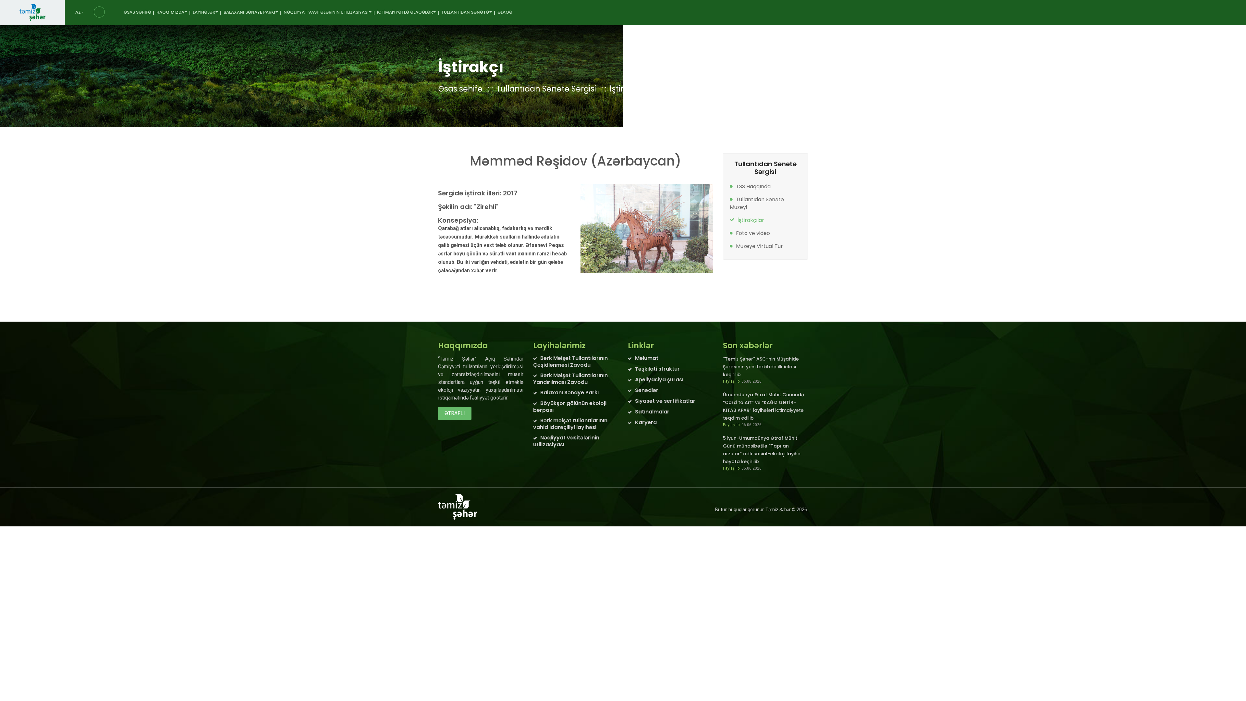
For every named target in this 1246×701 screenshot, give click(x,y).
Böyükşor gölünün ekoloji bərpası (569, 407)
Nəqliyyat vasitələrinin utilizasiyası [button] (326, 12)
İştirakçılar (751, 220)
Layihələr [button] (204, 12)
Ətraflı (455, 413)
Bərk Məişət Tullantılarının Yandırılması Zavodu (570, 379)
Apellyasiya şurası (659, 379)
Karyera (646, 422)
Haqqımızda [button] (170, 12)
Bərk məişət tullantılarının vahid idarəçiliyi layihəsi (570, 424)
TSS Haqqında (753, 186)
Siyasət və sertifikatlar (665, 401)
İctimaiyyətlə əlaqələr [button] (405, 12)
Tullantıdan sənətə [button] (465, 12)
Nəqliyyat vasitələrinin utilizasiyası (566, 441)
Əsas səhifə (137, 12)
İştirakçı (625, 88)
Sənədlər (646, 390)
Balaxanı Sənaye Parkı (569, 392)
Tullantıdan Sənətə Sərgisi (546, 88)
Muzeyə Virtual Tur (759, 246)
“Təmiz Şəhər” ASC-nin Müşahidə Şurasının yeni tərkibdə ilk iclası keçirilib (761, 367)
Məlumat (646, 358)
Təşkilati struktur (657, 369)
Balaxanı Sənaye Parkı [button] (249, 12)
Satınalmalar (652, 411)
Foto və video (753, 233)
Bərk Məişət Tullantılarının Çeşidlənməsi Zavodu (570, 361)
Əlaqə (504, 12)
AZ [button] (78, 12)
